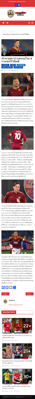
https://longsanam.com (16, 305)
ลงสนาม (15, 70)
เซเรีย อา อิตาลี (18, 67)
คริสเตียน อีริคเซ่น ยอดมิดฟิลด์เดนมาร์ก (6, 294)
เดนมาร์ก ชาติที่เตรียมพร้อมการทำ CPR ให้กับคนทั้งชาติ (30, 294)
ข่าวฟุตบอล (5, 65)
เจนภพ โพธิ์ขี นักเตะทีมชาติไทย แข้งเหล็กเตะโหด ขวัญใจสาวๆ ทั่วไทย (16, 387)
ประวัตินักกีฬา (21, 65)
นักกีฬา (13, 65)
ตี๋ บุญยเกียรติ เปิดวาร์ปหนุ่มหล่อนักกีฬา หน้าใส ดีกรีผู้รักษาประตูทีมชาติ (17, 362)
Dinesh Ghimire (28, 397)
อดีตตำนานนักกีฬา (7, 67)
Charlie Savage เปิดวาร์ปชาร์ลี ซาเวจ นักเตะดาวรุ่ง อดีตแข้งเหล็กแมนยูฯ (17, 336)
